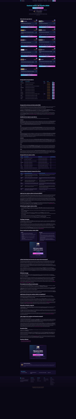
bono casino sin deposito (24, 372)
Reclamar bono (38, 253)
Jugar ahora (29, 36)
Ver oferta (53, 84)
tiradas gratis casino (49, 114)
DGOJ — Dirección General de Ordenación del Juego (26, 340)
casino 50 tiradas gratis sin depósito (33, 372)
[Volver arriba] (74, 417)
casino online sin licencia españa (42, 372)
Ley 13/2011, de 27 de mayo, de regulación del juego (26, 341)
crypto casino (49, 372)
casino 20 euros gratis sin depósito (33, 114)
